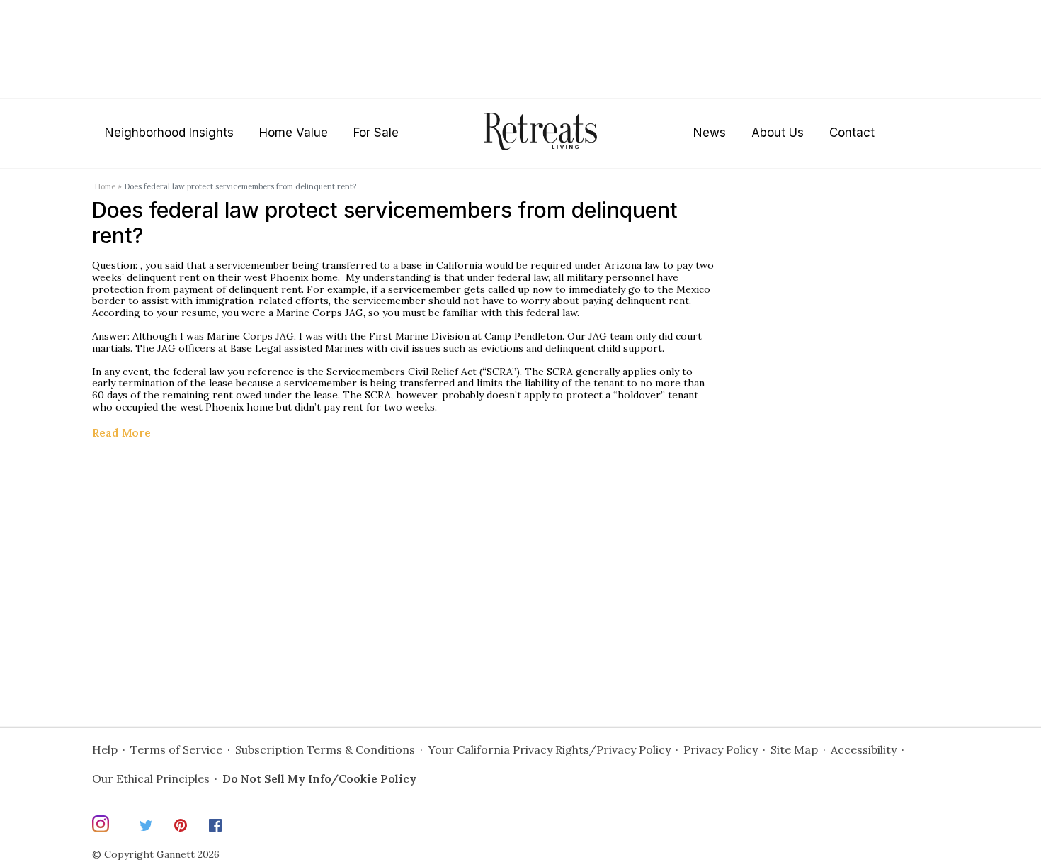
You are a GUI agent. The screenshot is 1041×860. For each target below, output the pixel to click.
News (709, 132)
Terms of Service (176, 749)
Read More (121, 433)
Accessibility (864, 749)
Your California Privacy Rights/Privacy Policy (549, 749)
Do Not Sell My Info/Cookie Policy (319, 778)
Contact (852, 132)
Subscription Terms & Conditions (325, 749)
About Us (777, 132)
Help (105, 749)
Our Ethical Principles (151, 778)
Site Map (794, 749)
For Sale (376, 132)
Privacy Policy (720, 749)
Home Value (293, 132)
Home (104, 186)
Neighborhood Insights (169, 132)
